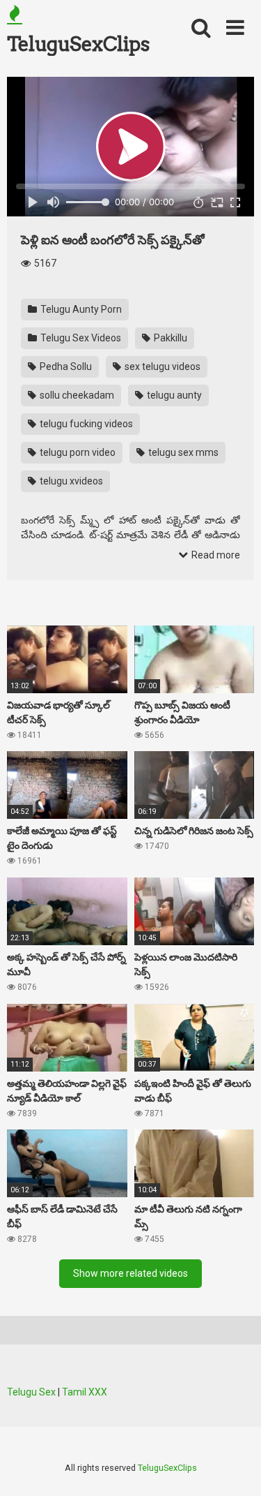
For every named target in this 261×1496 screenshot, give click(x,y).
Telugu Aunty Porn (80, 309)
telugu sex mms (182, 452)
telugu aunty (173, 395)
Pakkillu (169, 337)
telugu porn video (77, 452)
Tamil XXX (84, 1392)
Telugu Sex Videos (79, 337)
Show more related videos (130, 1273)
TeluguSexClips (78, 44)
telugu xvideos (70, 481)
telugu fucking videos (85, 423)
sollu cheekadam (76, 395)
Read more (214, 555)
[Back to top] (235, 1467)
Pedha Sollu (65, 366)
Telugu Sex (31, 1392)
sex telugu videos (161, 366)
